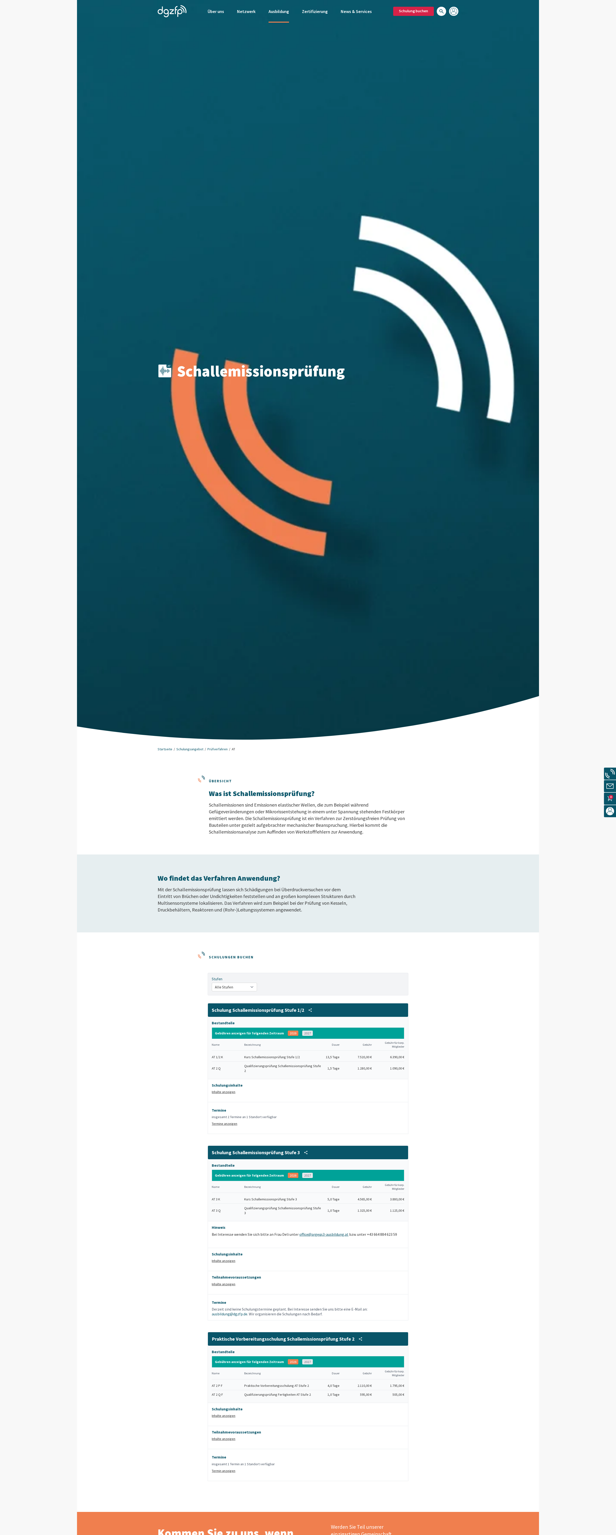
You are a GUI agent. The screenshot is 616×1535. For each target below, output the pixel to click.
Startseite (165, 749)
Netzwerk (246, 11)
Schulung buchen (413, 10)
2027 (307, 1033)
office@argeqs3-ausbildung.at (323, 1234)
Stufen (217, 979)
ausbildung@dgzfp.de (229, 1314)
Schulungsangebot (189, 749)
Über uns (216, 11)
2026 (293, 1033)
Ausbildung (279, 11)
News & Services (356, 11)
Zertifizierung (315, 11)
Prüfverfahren (217, 749)
